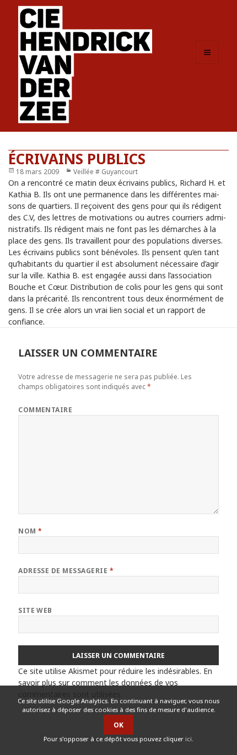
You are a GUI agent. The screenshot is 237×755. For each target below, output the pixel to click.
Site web (35, 610)
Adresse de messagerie (66, 570)
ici (188, 739)
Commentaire (45, 409)
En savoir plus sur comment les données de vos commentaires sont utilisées (115, 682)
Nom (30, 531)
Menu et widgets (207, 63)
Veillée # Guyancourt (105, 171)
